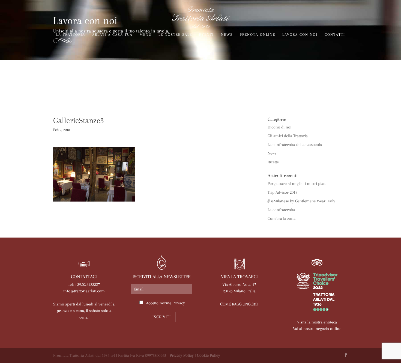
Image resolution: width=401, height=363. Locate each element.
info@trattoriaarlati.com (84, 291)
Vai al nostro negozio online (317, 328)
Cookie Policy (208, 355)
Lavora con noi (300, 35)
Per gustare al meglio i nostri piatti (297, 183)
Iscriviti (161, 316)
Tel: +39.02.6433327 (84, 284)
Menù (145, 35)
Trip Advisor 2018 (282, 192)
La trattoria (70, 35)
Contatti (335, 35)
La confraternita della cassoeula (295, 144)
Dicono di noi (279, 127)
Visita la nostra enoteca (317, 322)
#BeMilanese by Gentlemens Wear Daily (301, 201)
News (227, 35)
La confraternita (281, 209)
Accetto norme (165, 303)
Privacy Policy (182, 355)
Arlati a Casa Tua (112, 35)
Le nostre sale (175, 35)
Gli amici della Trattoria (288, 135)
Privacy (178, 303)
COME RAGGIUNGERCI (239, 304)
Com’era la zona (281, 218)
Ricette (273, 162)
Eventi (206, 35)
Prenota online (257, 35)
